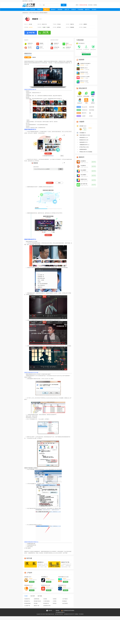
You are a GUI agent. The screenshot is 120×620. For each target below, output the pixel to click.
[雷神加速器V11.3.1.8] (26, 588)
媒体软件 (53, 9)
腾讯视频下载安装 (37, 601)
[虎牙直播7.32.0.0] (26, 580)
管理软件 (73, 9)
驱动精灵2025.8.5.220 (45, 585)
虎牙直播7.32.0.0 (27, 576)
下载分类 (33, 12)
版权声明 (50, 610)
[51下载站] (28, 5)
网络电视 (41, 12)
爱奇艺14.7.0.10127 (84, 80)
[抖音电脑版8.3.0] (43, 580)
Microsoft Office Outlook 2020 (85, 106)
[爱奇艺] (78, 81)
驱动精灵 (41, 43)
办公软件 (78, 106)
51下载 (30, 12)
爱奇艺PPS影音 (85, 112)
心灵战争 (83, 115)
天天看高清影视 (46, 601)
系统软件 (39, 9)
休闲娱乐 (78, 115)
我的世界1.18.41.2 (84, 67)
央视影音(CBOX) (83, 179)
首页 (26, 9)
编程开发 (87, 9)
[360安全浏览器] (86, 93)
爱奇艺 (77, 4)
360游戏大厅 (68, 47)
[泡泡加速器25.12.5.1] (60, 588)
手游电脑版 (80, 9)
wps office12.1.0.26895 (85, 76)
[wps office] (78, 77)
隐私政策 (57, 610)
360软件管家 (91, 106)
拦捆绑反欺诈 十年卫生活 (86, 52)
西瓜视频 (35, 603)
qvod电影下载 (27, 605)
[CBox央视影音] (78, 171)
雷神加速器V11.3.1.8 (28, 585)
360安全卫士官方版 (83, 4)
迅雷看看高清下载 (46, 605)
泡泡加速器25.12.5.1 (62, 585)
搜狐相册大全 (41, 562)
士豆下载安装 (65, 598)
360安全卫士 (30, 43)
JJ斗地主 (91, 115)
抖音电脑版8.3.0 (44, 576)
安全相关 (94, 9)
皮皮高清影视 (65, 603)
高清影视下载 (27, 598)
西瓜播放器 (64, 601)
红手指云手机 (56, 47)
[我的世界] (78, 68)
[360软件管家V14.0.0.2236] (60, 580)
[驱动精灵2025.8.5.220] (43, 588)
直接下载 (32, 581)
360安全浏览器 (86, 96)
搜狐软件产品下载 (65, 562)
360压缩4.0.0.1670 (84, 72)
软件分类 (32, 9)
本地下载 (31, 32)
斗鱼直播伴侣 (83, 160)
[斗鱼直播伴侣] (78, 162)
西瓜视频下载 (46, 603)
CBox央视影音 (83, 170)
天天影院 (54, 601)
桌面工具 (67, 9)
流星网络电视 (36, 598)
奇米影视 (54, 598)
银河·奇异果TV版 (83, 183)
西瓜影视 (54, 603)
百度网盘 (95, 4)
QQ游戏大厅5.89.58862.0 (85, 63)
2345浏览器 (90, 4)
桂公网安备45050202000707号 (69, 614)
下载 (85, 129)
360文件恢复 (91, 109)
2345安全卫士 (84, 109)
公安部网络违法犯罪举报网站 (68, 610)
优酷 (90, 112)
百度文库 (93, 103)
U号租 (86, 103)
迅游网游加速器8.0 (83, 149)
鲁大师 (41, 47)
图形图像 (60, 9)
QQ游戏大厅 (56, 43)
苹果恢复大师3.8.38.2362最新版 (86, 151)
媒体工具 (37, 12)
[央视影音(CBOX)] (78, 180)
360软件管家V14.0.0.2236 (63, 576)
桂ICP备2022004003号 (59, 614)
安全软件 (78, 109)
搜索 (63, 5)
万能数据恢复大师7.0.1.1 (84, 144)
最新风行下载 (36, 605)
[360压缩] (78, 73)
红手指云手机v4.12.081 (84, 147)
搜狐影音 (34, 57)
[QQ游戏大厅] (78, 64)
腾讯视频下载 (27, 601)
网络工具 (46, 9)
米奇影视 (45, 598)
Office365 (30, 47)
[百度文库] (93, 100)
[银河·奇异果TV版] (78, 184)
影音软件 (78, 112)
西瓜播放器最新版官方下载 (28, 603)
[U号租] (86, 100)
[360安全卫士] (80, 93)
